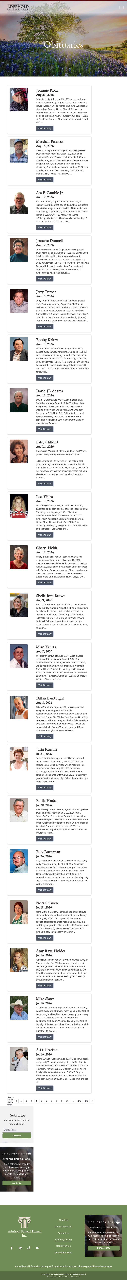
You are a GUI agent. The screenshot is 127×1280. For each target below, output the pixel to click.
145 (79, 1101)
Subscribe (16, 1136)
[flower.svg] (20, 1248)
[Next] (92, 1101)
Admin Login (75, 1277)
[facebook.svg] (11, 1248)
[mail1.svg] (37, 1248)
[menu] (121, 7)
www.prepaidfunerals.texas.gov (96, 1266)
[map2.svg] (28, 1248)
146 (86, 1101)
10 (67, 1101)
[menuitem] (63, 1220)
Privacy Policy (52, 1277)
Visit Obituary (44, 128)
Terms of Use (64, 1277)
